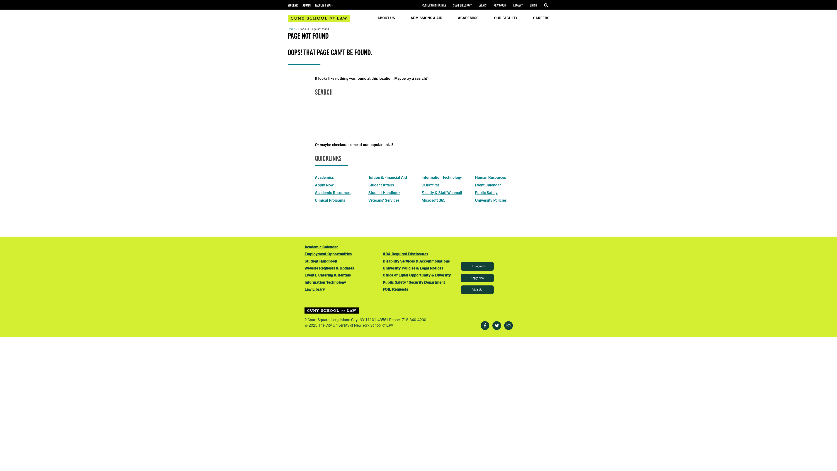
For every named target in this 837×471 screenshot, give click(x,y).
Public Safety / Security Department (414, 282)
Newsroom (500, 5)
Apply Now (324, 184)
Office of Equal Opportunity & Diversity (417, 274)
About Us (386, 17)
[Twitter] (496, 325)
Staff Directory (462, 5)
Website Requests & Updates (329, 267)
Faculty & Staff (324, 5)
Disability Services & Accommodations (416, 260)
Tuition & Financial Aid (387, 177)
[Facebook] (485, 325)
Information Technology (442, 177)
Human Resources (490, 177)
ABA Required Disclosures (405, 253)
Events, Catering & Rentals (328, 274)
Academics (468, 17)
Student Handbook (384, 192)
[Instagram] (508, 325)
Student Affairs (381, 184)
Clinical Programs (330, 200)
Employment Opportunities (328, 253)
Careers (541, 17)
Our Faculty (505, 17)
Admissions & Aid (426, 17)
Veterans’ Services (383, 200)
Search (546, 5)
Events (483, 5)
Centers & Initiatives (434, 5)
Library (518, 5)
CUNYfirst (430, 184)
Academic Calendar (321, 246)
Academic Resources (332, 192)
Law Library (315, 289)
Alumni (307, 5)
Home (291, 29)
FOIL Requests (395, 289)
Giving (533, 5)
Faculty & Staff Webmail (442, 192)
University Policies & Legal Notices (413, 267)
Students (293, 5)
